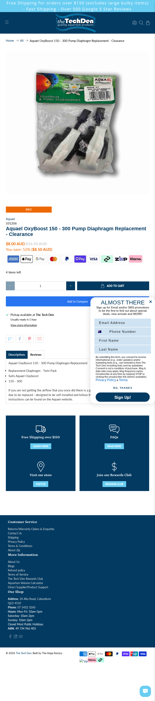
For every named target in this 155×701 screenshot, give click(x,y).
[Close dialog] (150, 301)
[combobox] (101, 332)
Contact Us (15, 533)
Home (10, 40)
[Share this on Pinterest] (30, 338)
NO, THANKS (122, 388)
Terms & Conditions (20, 546)
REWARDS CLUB (114, 484)
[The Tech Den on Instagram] (15, 637)
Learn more (40, 446)
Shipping (13, 537)
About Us (14, 561)
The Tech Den (23, 653)
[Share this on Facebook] (19, 338)
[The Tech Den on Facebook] (10, 637)
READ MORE (114, 446)
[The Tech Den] (77, 23)
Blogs (11, 566)
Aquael (10, 219)
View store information (23, 325)
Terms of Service (18, 574)
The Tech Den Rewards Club (25, 578)
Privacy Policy (16, 541)
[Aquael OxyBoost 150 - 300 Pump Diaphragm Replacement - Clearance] (77, 123)
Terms (123, 380)
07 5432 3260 (26, 607)
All (22, 40)
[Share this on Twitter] (10, 338)
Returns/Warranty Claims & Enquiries (31, 529)
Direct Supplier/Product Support (28, 587)
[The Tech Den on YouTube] (21, 637)
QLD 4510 (14, 603)
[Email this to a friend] (39, 338)
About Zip (14, 550)
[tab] (17, 354)
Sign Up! (122, 397)
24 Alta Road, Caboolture (35, 599)
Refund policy (16, 570)
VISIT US (40, 484)
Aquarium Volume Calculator (25, 583)
